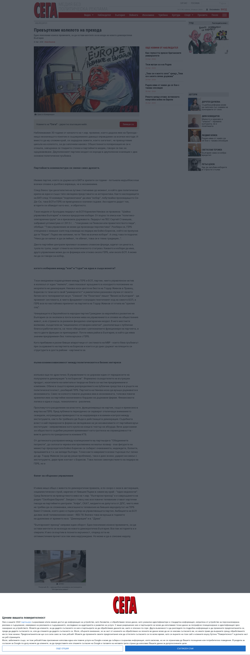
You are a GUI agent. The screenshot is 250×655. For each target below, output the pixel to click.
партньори (26, 622)
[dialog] (125, 624)
